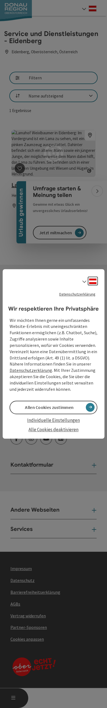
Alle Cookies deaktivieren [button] (53, 430)
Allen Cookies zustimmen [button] (49, 407)
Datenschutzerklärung (77, 294)
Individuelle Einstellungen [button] (53, 420)
